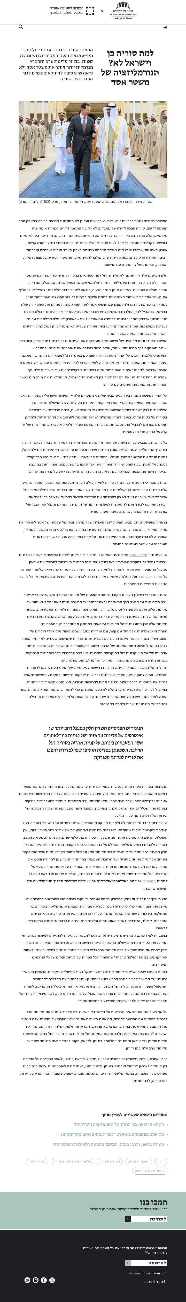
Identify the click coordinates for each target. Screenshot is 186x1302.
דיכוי (161, 1161)
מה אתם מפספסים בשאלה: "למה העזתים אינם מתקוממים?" (111, 1135)
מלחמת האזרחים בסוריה (72, 1161)
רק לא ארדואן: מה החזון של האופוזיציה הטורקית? (119, 1125)
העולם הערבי (109, 1161)
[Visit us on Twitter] (51, 1282)
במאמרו (102, 355)
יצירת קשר (134, 1273)
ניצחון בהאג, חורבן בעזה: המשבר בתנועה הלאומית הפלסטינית (108, 1144)
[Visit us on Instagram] (35, 1282)
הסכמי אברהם (138, 1161)
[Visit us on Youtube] (27, 1282)
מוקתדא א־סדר (150, 576)
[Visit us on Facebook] (43, 1282)
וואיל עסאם (138, 554)
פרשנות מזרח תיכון (150, 1170)
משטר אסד (37, 1161)
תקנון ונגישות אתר (156, 1273)
